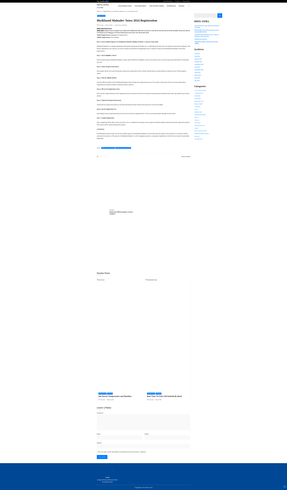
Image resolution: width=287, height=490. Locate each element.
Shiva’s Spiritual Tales (201, 131)
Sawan (196, 128)
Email (147, 434)
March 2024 (198, 75)
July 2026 (197, 53)
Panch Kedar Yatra (125, 6)
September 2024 (199, 69)
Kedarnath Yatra (199, 101)
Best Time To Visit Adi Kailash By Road (164, 396)
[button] (143, 31)
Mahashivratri (198, 112)
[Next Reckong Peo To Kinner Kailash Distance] (170, 212)
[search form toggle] (189, 6)
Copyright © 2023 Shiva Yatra (144, 487)
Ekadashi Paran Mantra (201, 39)
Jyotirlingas (171, 6)
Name (99, 434)
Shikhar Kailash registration (108, 148)
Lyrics (196, 109)
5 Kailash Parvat (140, 6)
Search (219, 15)
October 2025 (198, 61)
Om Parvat (109, 393)
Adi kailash (158, 393)
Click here (114, 35)
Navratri (197, 120)
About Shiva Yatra (167, 1)
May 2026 (197, 56)
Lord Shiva (197, 106)
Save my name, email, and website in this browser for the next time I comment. (122, 452)
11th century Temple (156, 6)
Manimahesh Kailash (200, 114)
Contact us (177, 1)
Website (99, 443)
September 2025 (199, 64)
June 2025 (197, 67)
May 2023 (197, 80)
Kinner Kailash (198, 104)
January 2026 (198, 59)
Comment (100, 413)
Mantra (181, 6)
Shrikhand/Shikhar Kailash (202, 133)
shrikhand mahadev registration (123, 148)
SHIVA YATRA (103, 4)
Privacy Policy (186, 1)
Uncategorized (198, 139)
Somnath (197, 136)
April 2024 (197, 72)
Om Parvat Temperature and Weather (115, 396)
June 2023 (197, 78)
